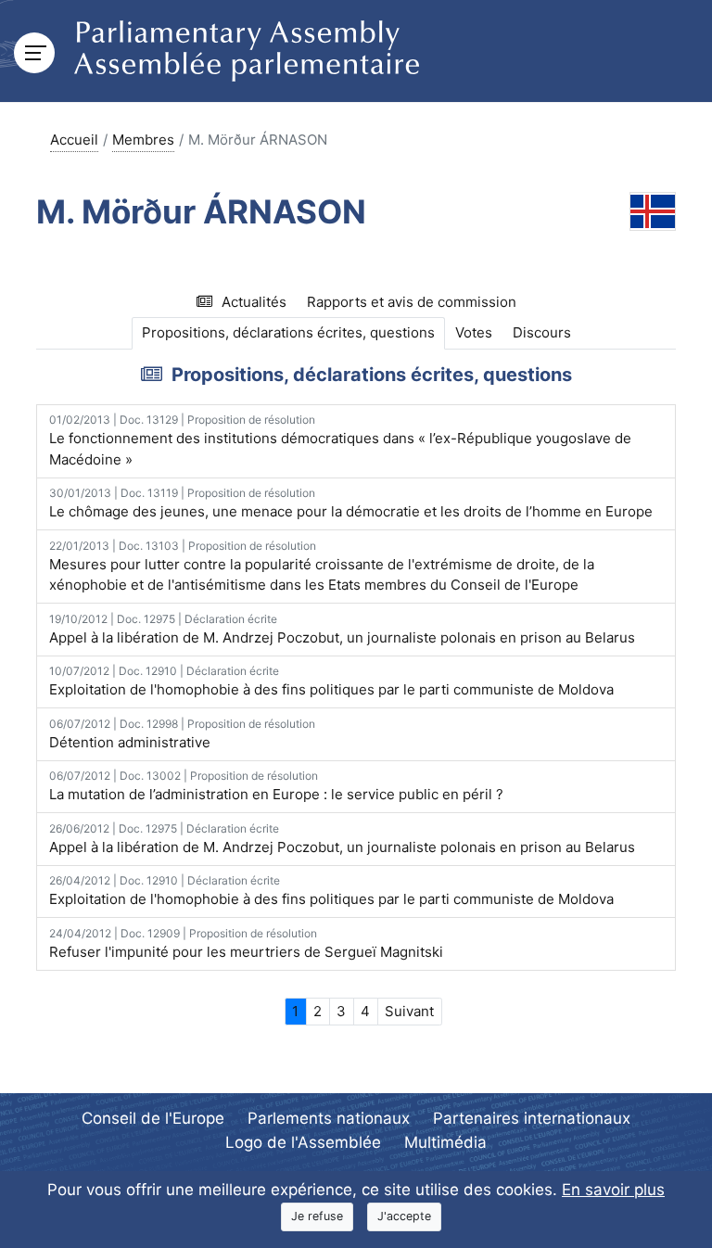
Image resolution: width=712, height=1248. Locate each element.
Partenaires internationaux (531, 1118)
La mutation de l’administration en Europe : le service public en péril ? (276, 786)
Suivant (409, 1011)
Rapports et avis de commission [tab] (411, 302)
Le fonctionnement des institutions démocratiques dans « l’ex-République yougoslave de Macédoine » (340, 440)
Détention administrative (182, 734)
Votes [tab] (473, 332)
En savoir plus (613, 1189)
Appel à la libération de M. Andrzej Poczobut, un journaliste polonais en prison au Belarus (342, 629)
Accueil (74, 139)
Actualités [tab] (254, 302)
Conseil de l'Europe (153, 1118)
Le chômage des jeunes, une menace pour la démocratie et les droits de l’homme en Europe (351, 503)
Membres (143, 139)
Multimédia (445, 1142)
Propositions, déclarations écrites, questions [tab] (288, 332)
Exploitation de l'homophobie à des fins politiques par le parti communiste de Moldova (331, 681)
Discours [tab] (542, 332)
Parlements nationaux (329, 1118)
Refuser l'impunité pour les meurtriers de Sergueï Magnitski (246, 943)
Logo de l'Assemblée (303, 1142)
